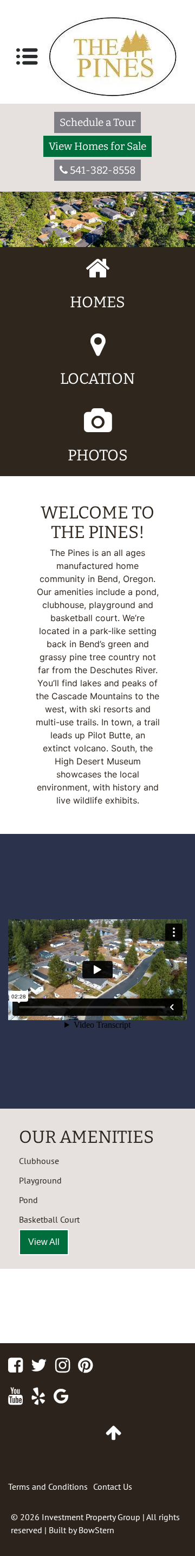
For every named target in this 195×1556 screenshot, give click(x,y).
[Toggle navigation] (27, 56)
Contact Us (112, 1486)
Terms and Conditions (48, 1486)
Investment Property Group (91, 1516)
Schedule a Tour (97, 122)
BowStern (96, 1530)
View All (44, 1242)
